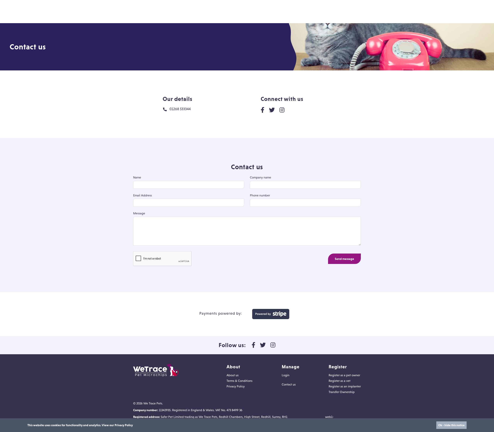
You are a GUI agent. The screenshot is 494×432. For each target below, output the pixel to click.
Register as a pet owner (344, 375)
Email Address (142, 195)
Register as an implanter (345, 386)
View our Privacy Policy (117, 425)
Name (137, 177)
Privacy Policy (236, 386)
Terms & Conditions (239, 380)
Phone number (260, 195)
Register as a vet (339, 380)
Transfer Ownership (342, 392)
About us (233, 375)
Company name (260, 177)
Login (285, 375)
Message (139, 213)
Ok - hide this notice (451, 425)
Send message (344, 258)
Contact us (289, 384)
